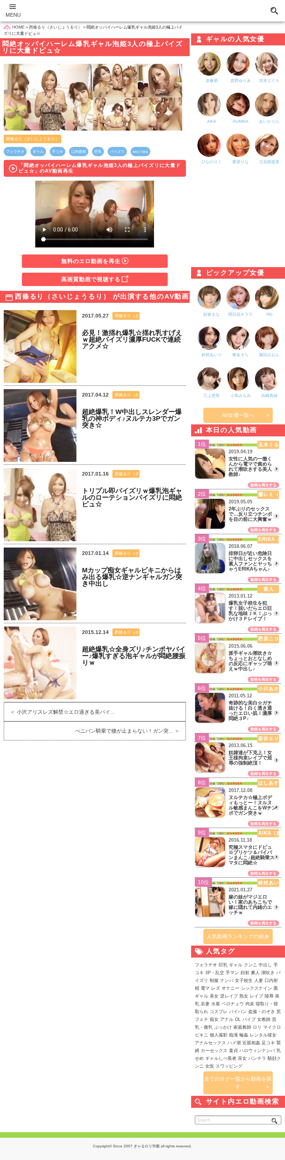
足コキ (268, 1042)
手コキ (57, 151)
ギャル (38, 151)
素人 (255, 972)
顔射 (244, 972)
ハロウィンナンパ (257, 1050)
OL (238, 1019)
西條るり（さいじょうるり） (32, 139)
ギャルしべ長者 (220, 1058)
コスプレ (218, 1011)
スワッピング (229, 1066)
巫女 (242, 1058)
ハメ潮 (234, 1042)
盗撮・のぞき (261, 1011)
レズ (215, 988)
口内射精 (78, 151)
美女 (214, 996)
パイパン (238, 1011)
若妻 (205, 1003)
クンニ (250, 964)
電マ (205, 988)
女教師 (264, 1019)
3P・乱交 (214, 972)
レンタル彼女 (263, 1035)
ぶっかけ (223, 1027)
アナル (226, 1019)
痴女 (214, 1019)
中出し (265, 964)
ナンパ (226, 980)
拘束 (249, 1003)
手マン (232, 972)
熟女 (243, 996)
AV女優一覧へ (238, 415)
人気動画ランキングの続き (238, 936)
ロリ (257, 1027)
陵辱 (269, 996)
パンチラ (257, 1058)
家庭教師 (242, 1027)
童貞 (233, 1050)
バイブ (249, 1019)
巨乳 (98, 151)
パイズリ (117, 151)
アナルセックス (210, 1042)
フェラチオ (15, 151)
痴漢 (233, 1035)
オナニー (230, 988)
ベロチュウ (233, 1003)
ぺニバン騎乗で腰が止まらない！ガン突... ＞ (130, 731)
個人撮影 (218, 1035)
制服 (214, 980)
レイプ (256, 996)
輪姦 (243, 1035)
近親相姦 (251, 1042)
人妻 (258, 980)
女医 (209, 1066)
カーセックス (214, 1050)
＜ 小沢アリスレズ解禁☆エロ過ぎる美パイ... (59, 712)
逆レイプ (229, 996)
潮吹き (268, 972)
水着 (215, 1003)
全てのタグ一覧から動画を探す (238, 1083)
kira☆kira (140, 151)
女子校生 (244, 980)
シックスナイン (256, 988)
